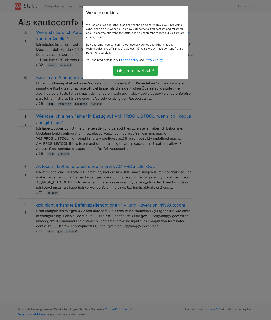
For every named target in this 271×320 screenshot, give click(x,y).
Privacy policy (154, 60)
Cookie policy (129, 60)
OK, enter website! (135, 70)
